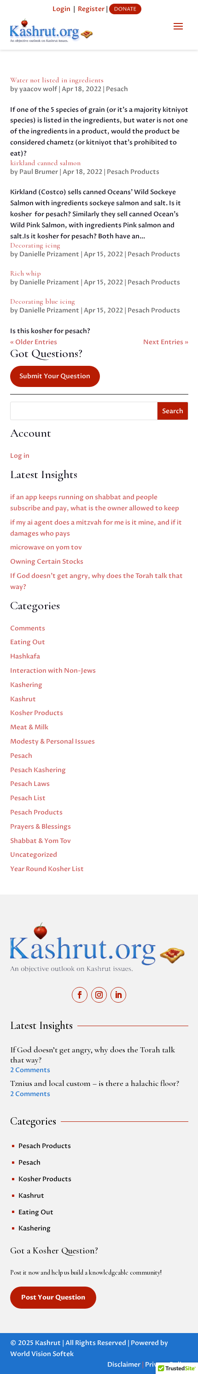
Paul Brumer (38, 171)
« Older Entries (33, 342)
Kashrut (23, 699)
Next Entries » (165, 342)
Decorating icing (35, 245)
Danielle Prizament (49, 254)
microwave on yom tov (46, 547)
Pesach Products (133, 171)
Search (172, 411)
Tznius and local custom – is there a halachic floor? (94, 1083)
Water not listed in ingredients (57, 80)
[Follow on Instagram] (99, 995)
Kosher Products (36, 713)
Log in (19, 455)
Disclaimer (123, 1364)
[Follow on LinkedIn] (118, 995)
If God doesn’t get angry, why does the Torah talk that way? (92, 1055)
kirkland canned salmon (45, 162)
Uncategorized (33, 854)
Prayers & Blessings (40, 826)
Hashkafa (25, 656)
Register (91, 9)
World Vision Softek (42, 1354)
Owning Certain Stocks (46, 561)
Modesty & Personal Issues (52, 741)
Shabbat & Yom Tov (40, 841)
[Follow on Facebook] (79, 995)
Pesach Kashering (38, 770)
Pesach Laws (30, 783)
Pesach (117, 89)
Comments (27, 628)
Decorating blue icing (42, 301)
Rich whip (25, 273)
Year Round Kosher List (47, 869)
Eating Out (27, 642)
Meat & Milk (29, 727)
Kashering (26, 685)
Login (61, 9)
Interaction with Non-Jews (53, 670)
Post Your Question (53, 1297)
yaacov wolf (38, 89)
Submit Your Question (54, 376)
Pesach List (28, 798)
